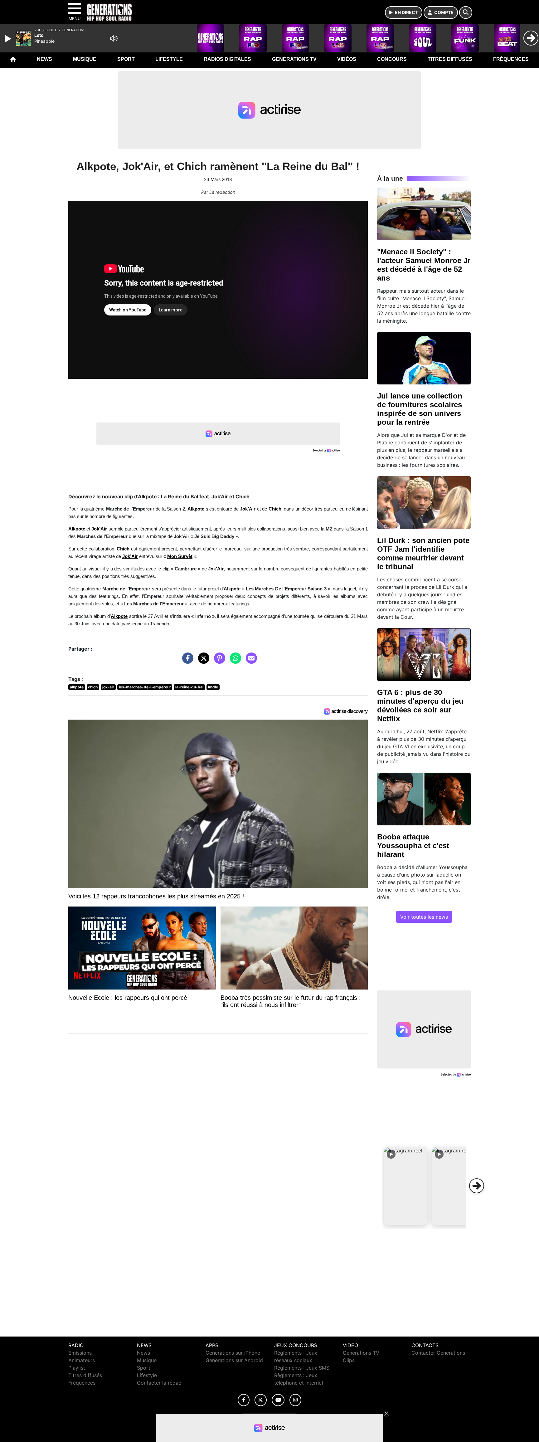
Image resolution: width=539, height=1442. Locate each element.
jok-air (108, 687)
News (44, 59)
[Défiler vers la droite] (476, 1185)
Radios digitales (227, 59)
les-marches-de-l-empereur (145, 687)
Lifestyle (169, 59)
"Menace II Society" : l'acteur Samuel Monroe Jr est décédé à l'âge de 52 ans (423, 264)
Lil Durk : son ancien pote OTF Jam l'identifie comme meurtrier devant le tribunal (423, 553)
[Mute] (114, 38)
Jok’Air (130, 556)
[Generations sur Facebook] (244, 1400)
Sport (126, 59)
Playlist (76, 1368)
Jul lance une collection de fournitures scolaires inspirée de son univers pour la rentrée (419, 409)
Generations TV (294, 59)
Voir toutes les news (424, 917)
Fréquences (511, 59)
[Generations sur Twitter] (261, 1400)
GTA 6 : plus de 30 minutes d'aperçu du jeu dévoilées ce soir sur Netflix (420, 705)
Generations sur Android (234, 1360)
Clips (349, 1360)
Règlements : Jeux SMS (301, 1368)
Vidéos (346, 59)
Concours (392, 59)
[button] (405, 1186)
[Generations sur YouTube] (278, 1400)
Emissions (80, 1353)
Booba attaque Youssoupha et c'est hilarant (413, 845)
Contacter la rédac (159, 1383)
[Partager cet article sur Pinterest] (218, 661)
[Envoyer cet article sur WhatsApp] (234, 661)
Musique (84, 59)
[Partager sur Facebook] (186, 661)
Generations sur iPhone (233, 1353)
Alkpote (195, 508)
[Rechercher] (465, 12)
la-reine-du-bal (189, 687)
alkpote (77, 687)
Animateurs (81, 1360)
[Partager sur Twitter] (202, 661)
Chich (123, 548)
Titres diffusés (450, 59)
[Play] (8, 38)
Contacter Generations (438, 1353)
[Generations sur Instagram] (295, 1400)
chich (93, 687)
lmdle (213, 687)
